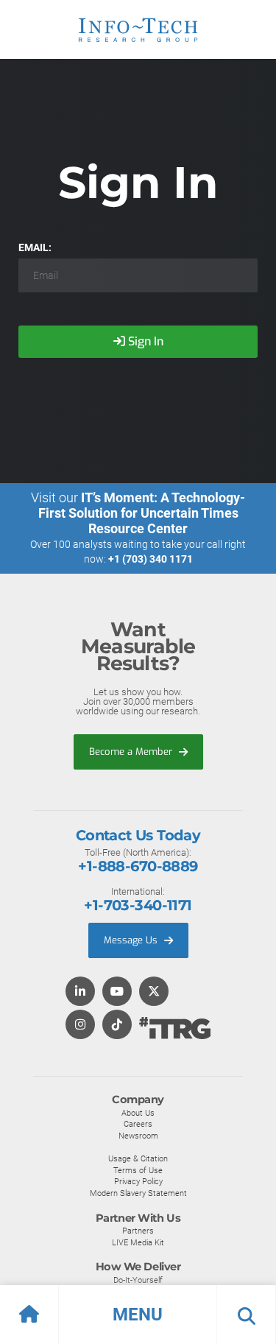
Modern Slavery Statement (138, 1193)
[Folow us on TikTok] (117, 1025)
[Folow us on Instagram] (80, 1025)
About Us (138, 1113)
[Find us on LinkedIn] (80, 992)
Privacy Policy (138, 1181)
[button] (138, 1314)
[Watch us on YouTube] (117, 992)
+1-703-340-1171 (137, 905)
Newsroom (138, 1135)
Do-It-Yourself (138, 1280)
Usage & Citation (138, 1158)
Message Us (132, 940)
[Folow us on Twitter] (154, 992)
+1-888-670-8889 (137, 866)
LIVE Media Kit (138, 1242)
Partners (138, 1230)
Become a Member (132, 751)
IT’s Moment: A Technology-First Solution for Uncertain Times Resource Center (142, 513)
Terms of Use (138, 1170)
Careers (138, 1124)
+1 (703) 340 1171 (150, 559)
